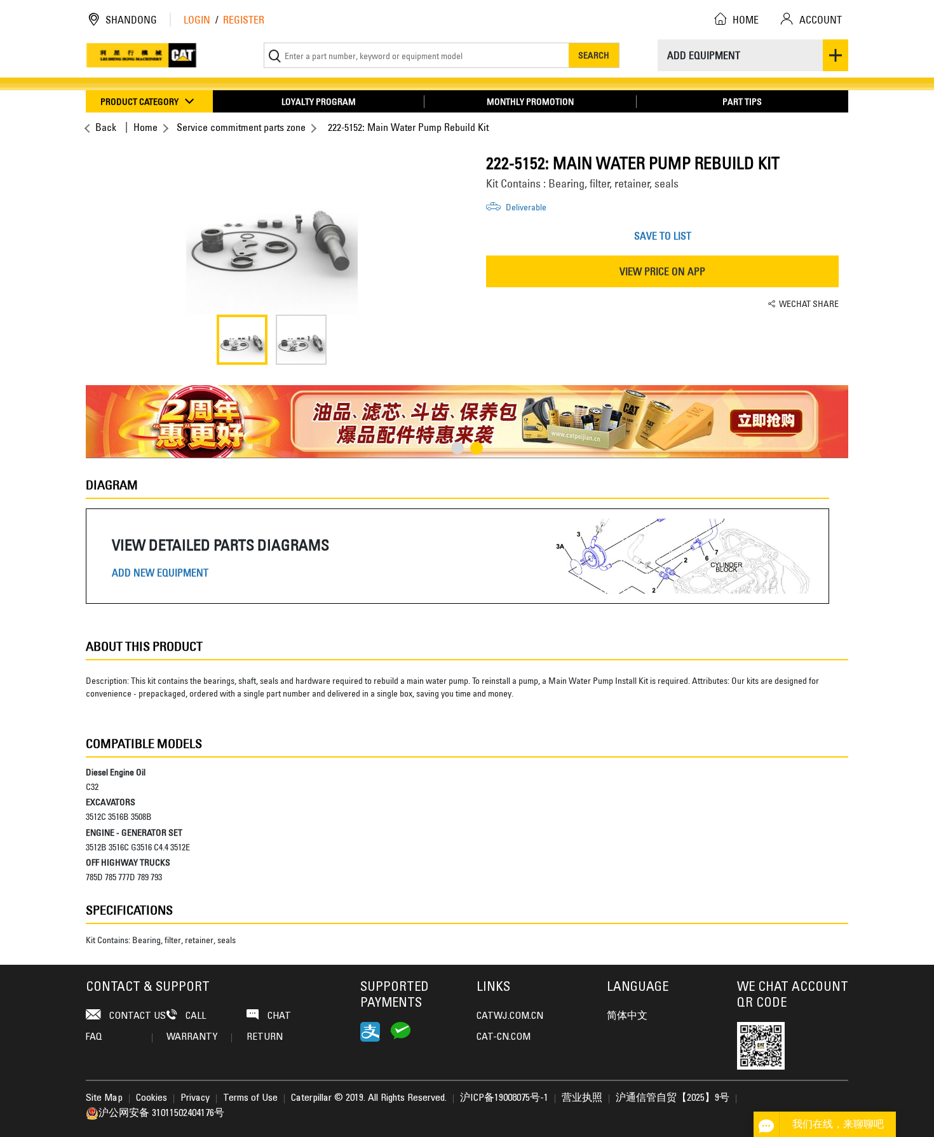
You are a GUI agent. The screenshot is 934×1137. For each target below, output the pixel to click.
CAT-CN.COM (504, 1037)
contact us (136, 1016)
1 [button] (457, 448)
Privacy (195, 1098)
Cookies (151, 1098)
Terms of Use (250, 1098)
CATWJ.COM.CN (510, 1016)
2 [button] (476, 448)
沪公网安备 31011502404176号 (161, 1113)
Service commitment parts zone (241, 127)
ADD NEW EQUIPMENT (160, 573)
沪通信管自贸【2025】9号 (672, 1098)
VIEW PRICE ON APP (662, 271)
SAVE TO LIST (662, 235)
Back (105, 127)
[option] (271, 229)
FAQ (94, 1037)
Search (593, 55)
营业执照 (582, 1098)
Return (265, 1037)
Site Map (104, 1098)
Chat (278, 1016)
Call (194, 1016)
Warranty (191, 1037)
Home (145, 127)
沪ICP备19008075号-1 (504, 1098)
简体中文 (627, 1016)
